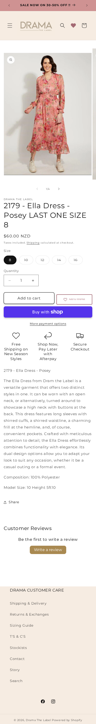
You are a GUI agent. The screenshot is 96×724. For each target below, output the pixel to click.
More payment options (48, 323)
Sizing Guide (21, 625)
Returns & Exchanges (29, 614)
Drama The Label (39, 720)
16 (78, 261)
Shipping (33, 242)
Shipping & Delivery (28, 603)
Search (16, 681)
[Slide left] (37, 188)
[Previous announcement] (9, 5)
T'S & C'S (18, 636)
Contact (17, 659)
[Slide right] (58, 188)
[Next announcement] (86, 5)
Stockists (18, 648)
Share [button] (14, 502)
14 (61, 261)
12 (45, 261)
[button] (9, 25)
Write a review (48, 549)
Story (15, 670)
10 (28, 261)
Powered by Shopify (67, 720)
